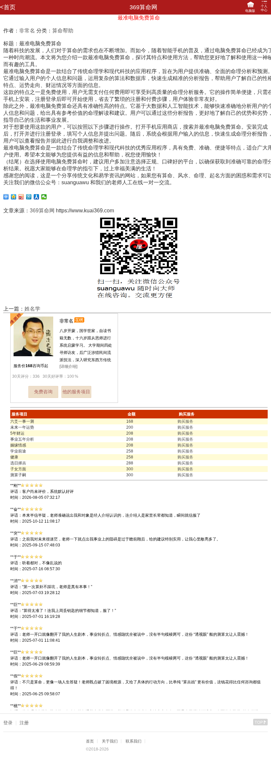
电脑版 (250, 11)
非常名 (27, 30)
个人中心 (264, 8)
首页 (90, 741)
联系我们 (133, 741)
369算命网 (42, 210)
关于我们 (110, 741)
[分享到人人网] (36, 196)
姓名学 (32, 309)
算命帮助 (62, 30)
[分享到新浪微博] (21, 196)
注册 (24, 722)
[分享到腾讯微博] (29, 196)
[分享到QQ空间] (14, 196)
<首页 (8, 7)
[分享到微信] (44, 196)
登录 (8, 722)
